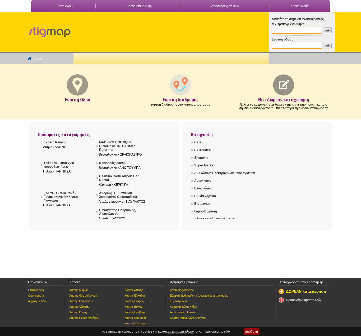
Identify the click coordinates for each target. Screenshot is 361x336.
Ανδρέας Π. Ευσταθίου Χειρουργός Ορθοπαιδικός (118, 195)
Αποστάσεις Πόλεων (183, 312)
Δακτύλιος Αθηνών (182, 290)
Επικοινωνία (300, 6)
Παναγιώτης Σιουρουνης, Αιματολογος (117, 212)
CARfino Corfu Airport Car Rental (119, 178)
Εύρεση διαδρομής (138, 6)
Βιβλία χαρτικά (205, 196)
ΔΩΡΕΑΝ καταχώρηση (306, 291)
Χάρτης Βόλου (133, 306)
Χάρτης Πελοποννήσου (84, 317)
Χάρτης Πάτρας (134, 301)
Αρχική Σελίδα (37, 301)
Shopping (201, 158)
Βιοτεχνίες (202, 204)
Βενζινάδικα (203, 188)
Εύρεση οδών (179, 301)
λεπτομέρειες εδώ (217, 331)
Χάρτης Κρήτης (78, 312)
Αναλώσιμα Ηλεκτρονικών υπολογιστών (224, 173)
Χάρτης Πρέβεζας (135, 312)
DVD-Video (202, 150)
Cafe (197, 142)
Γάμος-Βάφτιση (205, 211)
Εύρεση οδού (63, 6)
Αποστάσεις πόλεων (225, 6)
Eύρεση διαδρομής (180, 99)
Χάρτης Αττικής (133, 290)
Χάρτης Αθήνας (78, 290)
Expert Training (55, 142)
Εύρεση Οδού (77, 99)
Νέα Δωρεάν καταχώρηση (283, 99)
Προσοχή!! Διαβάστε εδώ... (304, 300)
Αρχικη (37, 58)
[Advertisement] (168, 31)
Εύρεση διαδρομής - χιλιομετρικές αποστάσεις (199, 295)
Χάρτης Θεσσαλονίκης (83, 295)
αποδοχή (251, 331)
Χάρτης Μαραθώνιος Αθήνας (188, 317)
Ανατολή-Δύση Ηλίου (183, 306)
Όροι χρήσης (36, 295)
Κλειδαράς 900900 (113, 163)
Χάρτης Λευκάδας (135, 317)
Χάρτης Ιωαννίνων (81, 301)
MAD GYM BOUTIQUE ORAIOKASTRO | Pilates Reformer (117, 146)
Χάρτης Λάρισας (79, 306)
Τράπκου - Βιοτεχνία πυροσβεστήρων (59, 165)
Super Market (204, 165)
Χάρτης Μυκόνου (135, 323)
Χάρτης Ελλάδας (134, 295)
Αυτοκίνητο (202, 181)
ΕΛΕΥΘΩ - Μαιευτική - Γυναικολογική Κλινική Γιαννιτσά (61, 196)
